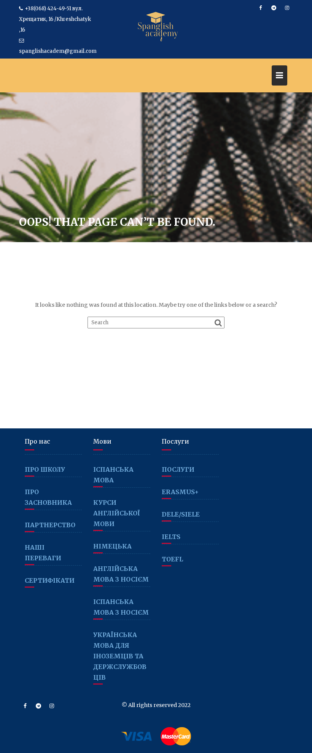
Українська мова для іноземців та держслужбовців (119, 656)
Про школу (45, 469)
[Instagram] (287, 8)
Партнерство (50, 525)
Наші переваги (43, 553)
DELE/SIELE (181, 514)
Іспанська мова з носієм (121, 607)
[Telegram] (273, 8)
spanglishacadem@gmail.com (58, 51)
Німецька (112, 546)
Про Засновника (48, 497)
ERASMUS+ (180, 492)
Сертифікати (50, 580)
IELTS (171, 537)
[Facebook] (260, 8)
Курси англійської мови (116, 513)
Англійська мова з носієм (121, 574)
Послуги (178, 469)
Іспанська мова (113, 475)
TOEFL (172, 559)
